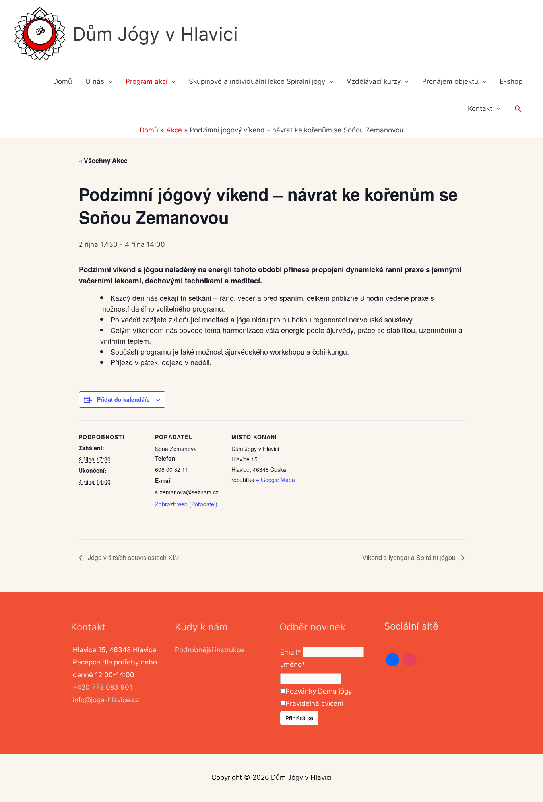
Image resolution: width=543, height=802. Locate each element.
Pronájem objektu (450, 81)
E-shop (511, 81)
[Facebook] (392, 659)
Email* (290, 652)
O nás (94, 81)
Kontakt (480, 108)
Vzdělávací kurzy (374, 81)
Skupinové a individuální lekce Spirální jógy (257, 81)
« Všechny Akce (103, 160)
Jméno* (292, 664)
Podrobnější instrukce (209, 650)
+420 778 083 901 (102, 687)
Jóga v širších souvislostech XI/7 (132, 557)
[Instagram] (410, 659)
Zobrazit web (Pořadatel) (186, 504)
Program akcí (146, 81)
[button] (518, 108)
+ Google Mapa (275, 480)
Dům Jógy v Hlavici (155, 34)
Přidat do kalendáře (123, 399)
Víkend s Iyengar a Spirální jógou (409, 557)
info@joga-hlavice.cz (106, 700)
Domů (62, 81)
